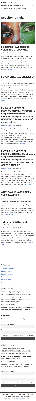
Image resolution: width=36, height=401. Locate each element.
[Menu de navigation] (33, 5)
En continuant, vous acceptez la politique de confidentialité (18, 335)
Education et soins (6, 271)
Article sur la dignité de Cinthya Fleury (12, 292)
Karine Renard (7, 53)
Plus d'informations (25, 399)
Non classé (4, 277)
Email (2, 330)
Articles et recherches (7, 268)
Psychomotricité (6, 283)
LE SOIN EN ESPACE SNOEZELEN (17, 77)
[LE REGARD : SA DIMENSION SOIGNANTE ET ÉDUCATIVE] (18, 33)
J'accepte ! (14, 399)
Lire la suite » (12, 69)
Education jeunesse (7, 274)
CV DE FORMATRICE (8, 305)
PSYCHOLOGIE (6, 280)
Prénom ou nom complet (7, 324)
